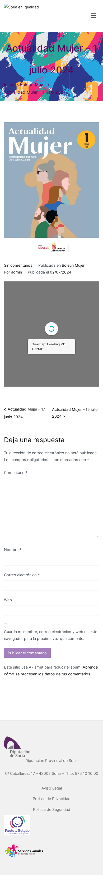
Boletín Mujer (73, 265)
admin (16, 272)
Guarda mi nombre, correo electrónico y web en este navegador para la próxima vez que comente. (50, 635)
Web (8, 600)
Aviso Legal (51, 788)
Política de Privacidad (52, 798)
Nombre (12, 549)
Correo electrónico (22, 575)
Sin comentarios (18, 265)
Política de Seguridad (51, 809)
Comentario (15, 472)
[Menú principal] (93, 16)
